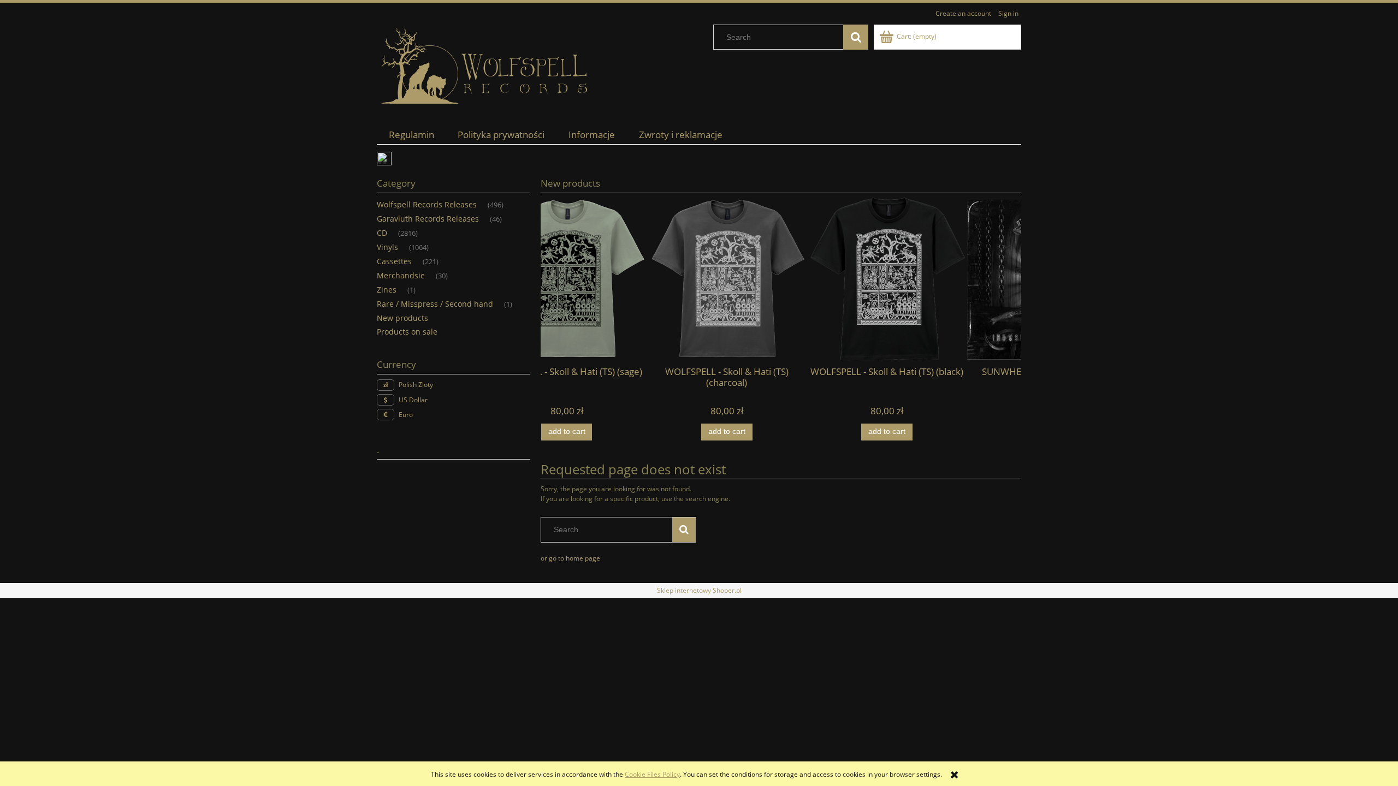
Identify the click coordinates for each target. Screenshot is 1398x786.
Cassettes (394, 261)
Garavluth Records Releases (428, 218)
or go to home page (570, 558)
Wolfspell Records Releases (427, 204)
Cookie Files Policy (652, 774)
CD (382, 233)
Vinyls (387, 247)
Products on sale (407, 331)
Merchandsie (401, 275)
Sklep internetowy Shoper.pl (699, 590)
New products (402, 318)
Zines (386, 289)
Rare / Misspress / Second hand (435, 304)
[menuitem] (411, 135)
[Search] (855, 37)
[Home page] (486, 66)
